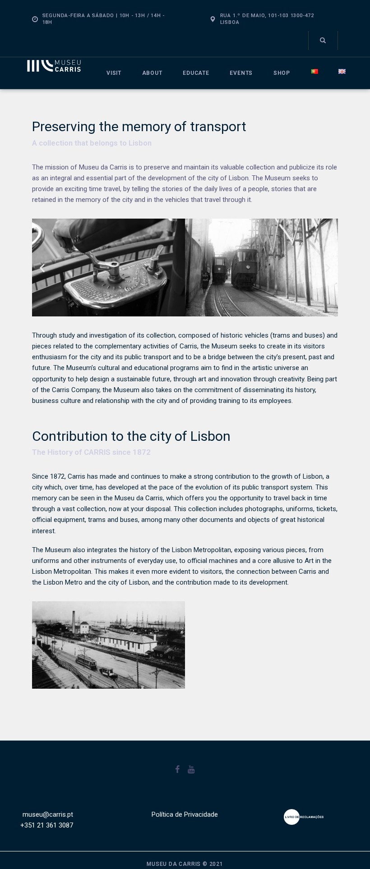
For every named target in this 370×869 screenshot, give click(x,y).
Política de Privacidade (185, 814)
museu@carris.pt (48, 814)
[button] (42, 267)
